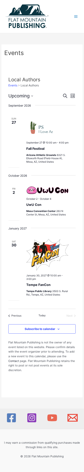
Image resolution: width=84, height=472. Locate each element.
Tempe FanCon (38, 285)
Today (42, 315)
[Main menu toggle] (76, 16)
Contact (13, 361)
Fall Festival (35, 149)
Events (12, 85)
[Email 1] (72, 418)
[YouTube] (52, 418)
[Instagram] (32, 418)
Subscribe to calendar (40, 329)
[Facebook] (11, 418)
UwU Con (33, 205)
